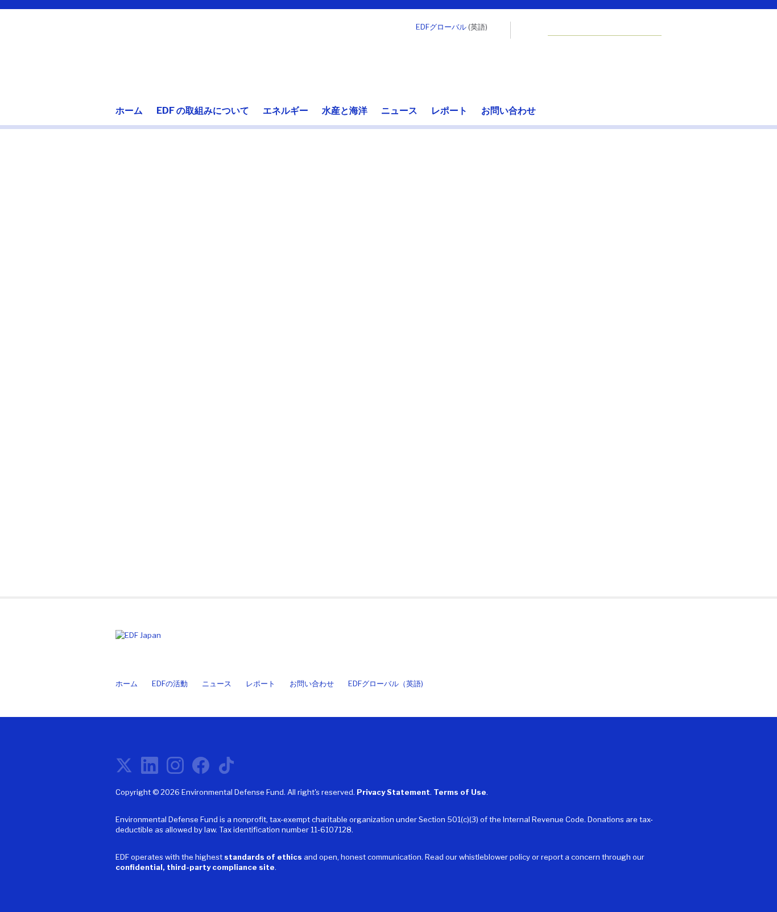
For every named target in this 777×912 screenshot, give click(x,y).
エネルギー (285, 111)
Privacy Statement (393, 792)
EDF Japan (177, 53)
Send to (136, 449)
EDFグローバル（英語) (385, 683)
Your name (143, 386)
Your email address (165, 323)
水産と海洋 (344, 111)
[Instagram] (175, 770)
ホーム (129, 111)
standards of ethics (263, 856)
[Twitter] (124, 770)
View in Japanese (576, 431)
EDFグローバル (441, 26)
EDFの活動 (170, 683)
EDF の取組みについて (202, 111)
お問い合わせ (508, 111)
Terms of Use (459, 792)
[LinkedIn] (149, 770)
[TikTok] (226, 770)
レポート (449, 111)
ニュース (399, 111)
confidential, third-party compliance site (195, 867)
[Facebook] (200, 770)
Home (126, 196)
